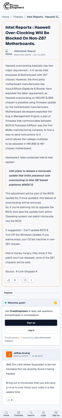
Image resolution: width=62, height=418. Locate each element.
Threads (18, 17)
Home (5, 17)
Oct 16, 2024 (39, 54)
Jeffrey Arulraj (21, 353)
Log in (31, 330)
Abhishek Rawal (24, 51)
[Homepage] (13, 6)
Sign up (31, 322)
